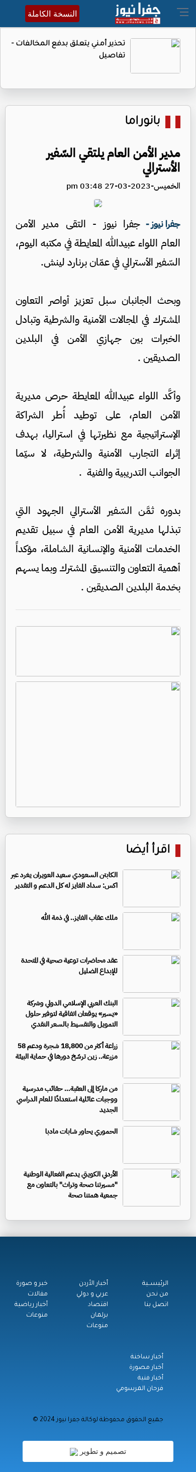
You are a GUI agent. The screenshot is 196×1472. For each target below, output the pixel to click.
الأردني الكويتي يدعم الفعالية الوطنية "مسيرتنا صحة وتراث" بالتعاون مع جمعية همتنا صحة (71, 1184)
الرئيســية (155, 1283)
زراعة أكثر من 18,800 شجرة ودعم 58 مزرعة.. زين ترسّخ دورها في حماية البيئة (67, 1051)
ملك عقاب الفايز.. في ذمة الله (79, 917)
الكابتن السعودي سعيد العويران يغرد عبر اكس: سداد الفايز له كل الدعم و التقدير (64, 880)
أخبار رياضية (31, 1305)
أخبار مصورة (146, 1367)
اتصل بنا (156, 1305)
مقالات (38, 1294)
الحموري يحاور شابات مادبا (81, 1131)
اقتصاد (98, 1305)
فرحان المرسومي (139, 1389)
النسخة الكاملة (52, 14)
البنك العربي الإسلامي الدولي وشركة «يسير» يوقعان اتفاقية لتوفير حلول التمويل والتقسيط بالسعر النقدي (72, 1013)
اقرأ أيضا (148, 850)
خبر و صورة (32, 1283)
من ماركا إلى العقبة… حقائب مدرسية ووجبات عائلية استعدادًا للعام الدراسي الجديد (67, 1099)
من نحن (157, 1294)
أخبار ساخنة (147, 1357)
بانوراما (142, 122)
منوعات (97, 1326)
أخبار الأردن (93, 1283)
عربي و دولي (92, 1294)
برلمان (99, 1315)
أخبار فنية (150, 1378)
